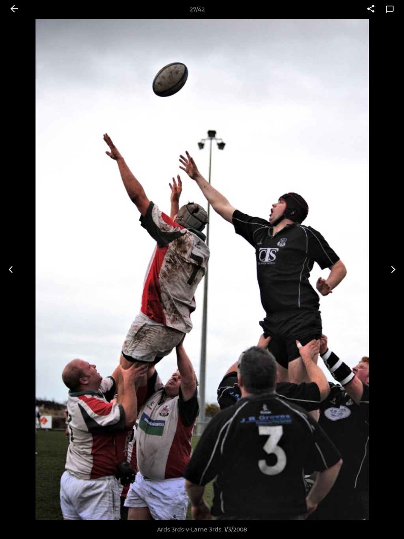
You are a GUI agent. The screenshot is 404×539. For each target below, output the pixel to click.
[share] (371, 9)
